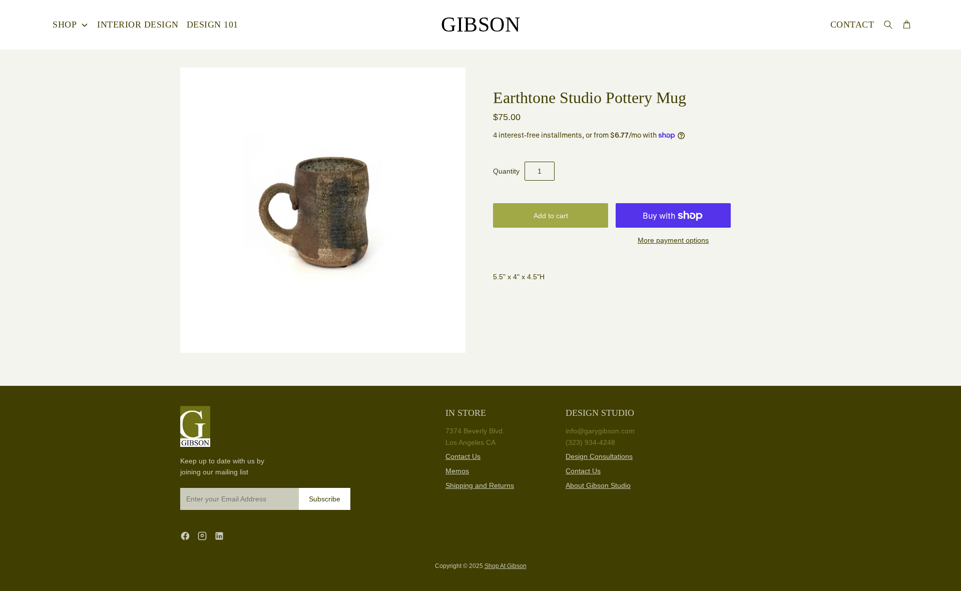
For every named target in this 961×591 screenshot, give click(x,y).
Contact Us (462, 456)
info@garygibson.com (600, 431)
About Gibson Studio (598, 485)
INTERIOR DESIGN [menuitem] (138, 25)
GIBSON (480, 24)
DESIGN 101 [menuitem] (212, 25)
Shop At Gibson (506, 565)
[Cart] (906, 24)
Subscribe (324, 499)
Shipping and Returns (479, 485)
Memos (457, 471)
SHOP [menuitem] (65, 25)
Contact (852, 25)
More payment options (673, 240)
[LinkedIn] (219, 535)
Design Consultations (599, 456)
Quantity (506, 171)
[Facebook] (185, 535)
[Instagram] (202, 535)
